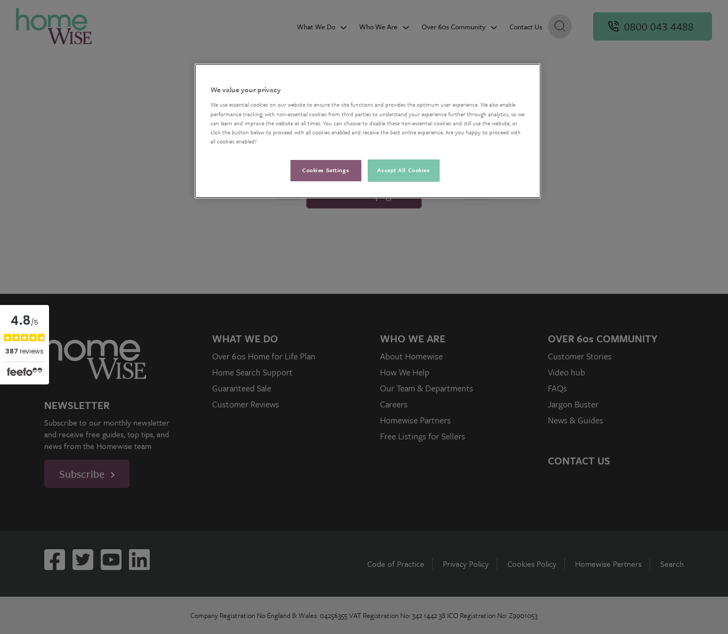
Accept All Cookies (403, 170)
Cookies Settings (325, 170)
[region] (368, 130)
